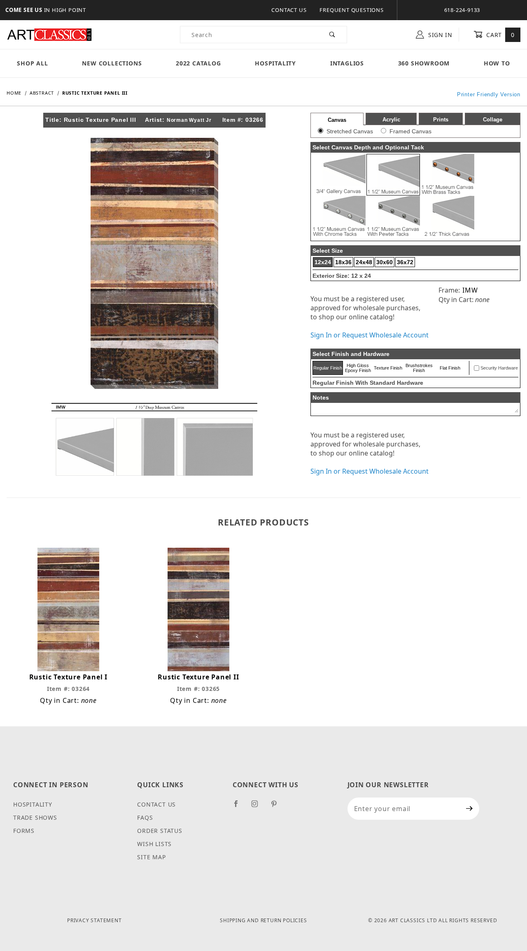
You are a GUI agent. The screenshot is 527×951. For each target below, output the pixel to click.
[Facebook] (239, 807)
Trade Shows (35, 817)
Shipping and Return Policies (263, 920)
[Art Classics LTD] (49, 34)
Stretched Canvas (349, 131)
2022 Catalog (198, 63)
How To (497, 63)
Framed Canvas (410, 131)
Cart (500, 35)
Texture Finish (388, 367)
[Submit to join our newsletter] (469, 809)
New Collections (112, 63)
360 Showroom (424, 63)
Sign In (439, 35)
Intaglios (347, 63)
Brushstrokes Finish (419, 368)
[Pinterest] (277, 807)
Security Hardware (499, 367)
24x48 (364, 262)
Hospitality (275, 63)
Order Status (159, 831)
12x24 (323, 262)
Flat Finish (450, 367)
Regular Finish (327, 367)
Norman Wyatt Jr (189, 120)
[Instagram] (258, 807)
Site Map (151, 857)
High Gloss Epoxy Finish (358, 368)
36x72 (405, 262)
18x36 (343, 262)
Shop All (32, 63)
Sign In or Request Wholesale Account (369, 334)
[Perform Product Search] (332, 34)
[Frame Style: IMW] (154, 438)
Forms (24, 831)
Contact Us (288, 10)
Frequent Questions (351, 10)
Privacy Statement (94, 920)
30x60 (384, 262)
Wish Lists (154, 844)
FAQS (145, 817)
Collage (492, 119)
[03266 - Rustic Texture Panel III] (154, 262)
